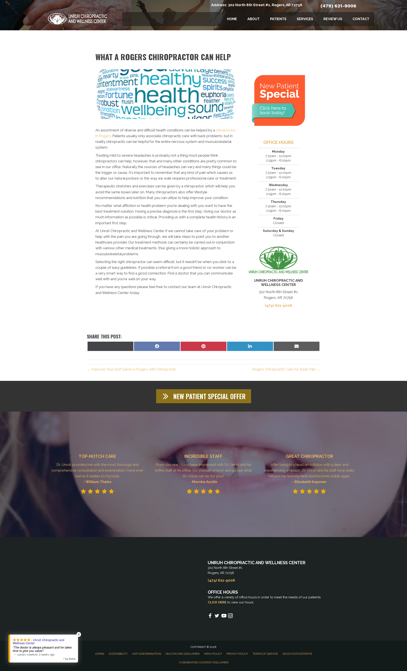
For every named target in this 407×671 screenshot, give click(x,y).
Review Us (332, 19)
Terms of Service (265, 653)
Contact (361, 19)
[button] (203, 396)
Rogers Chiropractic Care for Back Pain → (286, 369)
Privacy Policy (237, 653)
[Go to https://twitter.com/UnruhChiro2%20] (217, 616)
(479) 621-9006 (338, 5)
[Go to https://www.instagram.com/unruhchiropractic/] (230, 616)
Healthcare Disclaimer (183, 653)
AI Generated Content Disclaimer (204, 662)
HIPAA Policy (213, 653)
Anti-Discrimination (146, 653)
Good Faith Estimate (297, 653)
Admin (99, 653)
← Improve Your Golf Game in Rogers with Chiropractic (131, 369)
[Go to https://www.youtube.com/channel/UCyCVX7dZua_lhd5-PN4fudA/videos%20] (223, 616)
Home (232, 19)
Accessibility (118, 653)
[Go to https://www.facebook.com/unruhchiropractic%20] (210, 616)
